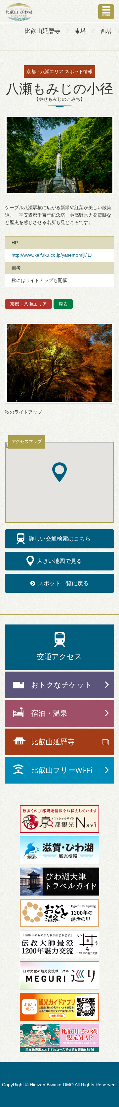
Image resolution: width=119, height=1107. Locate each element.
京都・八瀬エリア (28, 304)
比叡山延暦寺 (42, 31)
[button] (59, 472)
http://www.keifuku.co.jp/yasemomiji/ (49, 255)
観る (63, 304)
